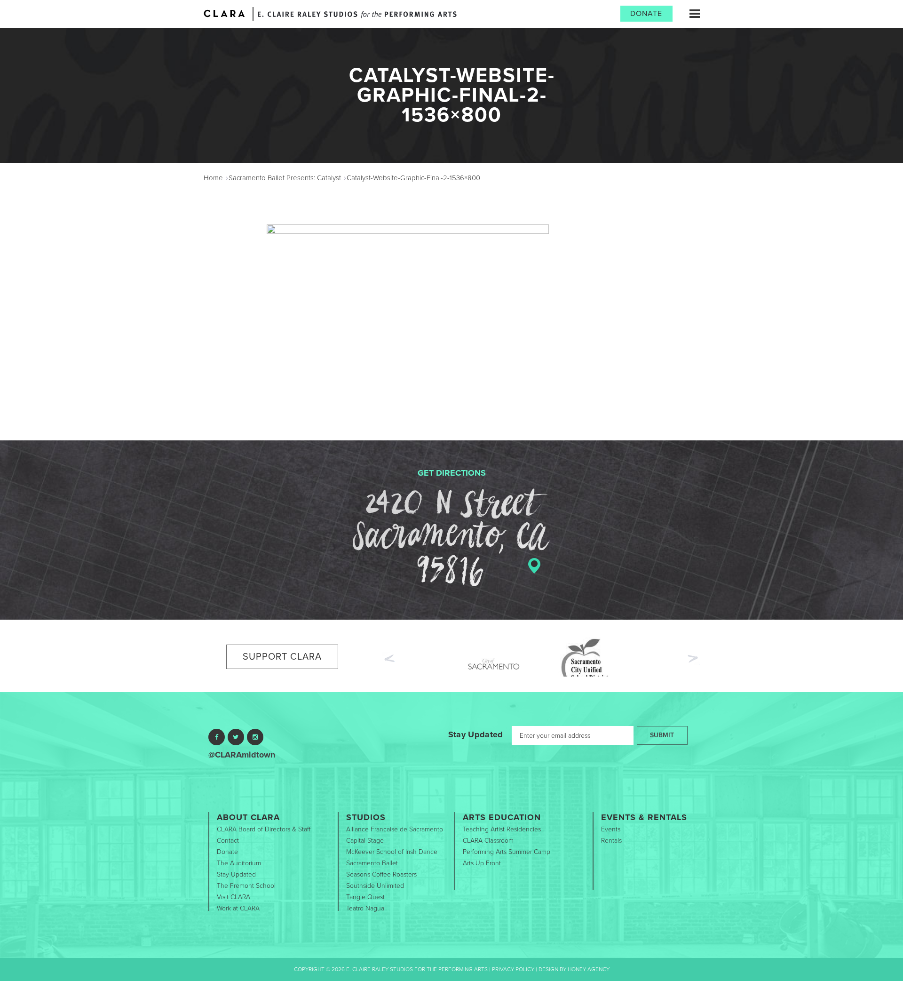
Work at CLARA (238, 908)
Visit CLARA (233, 897)
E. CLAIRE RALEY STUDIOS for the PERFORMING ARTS (357, 14)
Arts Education (502, 817)
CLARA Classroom (488, 841)
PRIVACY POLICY (513, 969)
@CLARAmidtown (241, 755)
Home (213, 178)
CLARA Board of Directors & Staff (263, 829)
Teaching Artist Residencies (502, 829)
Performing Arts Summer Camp (506, 852)
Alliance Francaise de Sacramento (394, 829)
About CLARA (248, 817)
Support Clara (282, 656)
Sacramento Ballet (372, 863)
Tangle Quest (365, 897)
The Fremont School (246, 886)
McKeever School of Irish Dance (391, 852)
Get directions (452, 473)
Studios (366, 817)
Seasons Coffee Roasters (381, 874)
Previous (388, 657)
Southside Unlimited (375, 886)
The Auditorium (239, 863)
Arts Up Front (482, 863)
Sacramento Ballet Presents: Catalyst (285, 178)
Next (694, 659)
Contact (228, 841)
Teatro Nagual (366, 908)
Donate (646, 13)
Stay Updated (475, 734)
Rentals (611, 841)
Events (610, 829)
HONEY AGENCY (589, 969)
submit (662, 735)
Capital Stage (365, 841)
